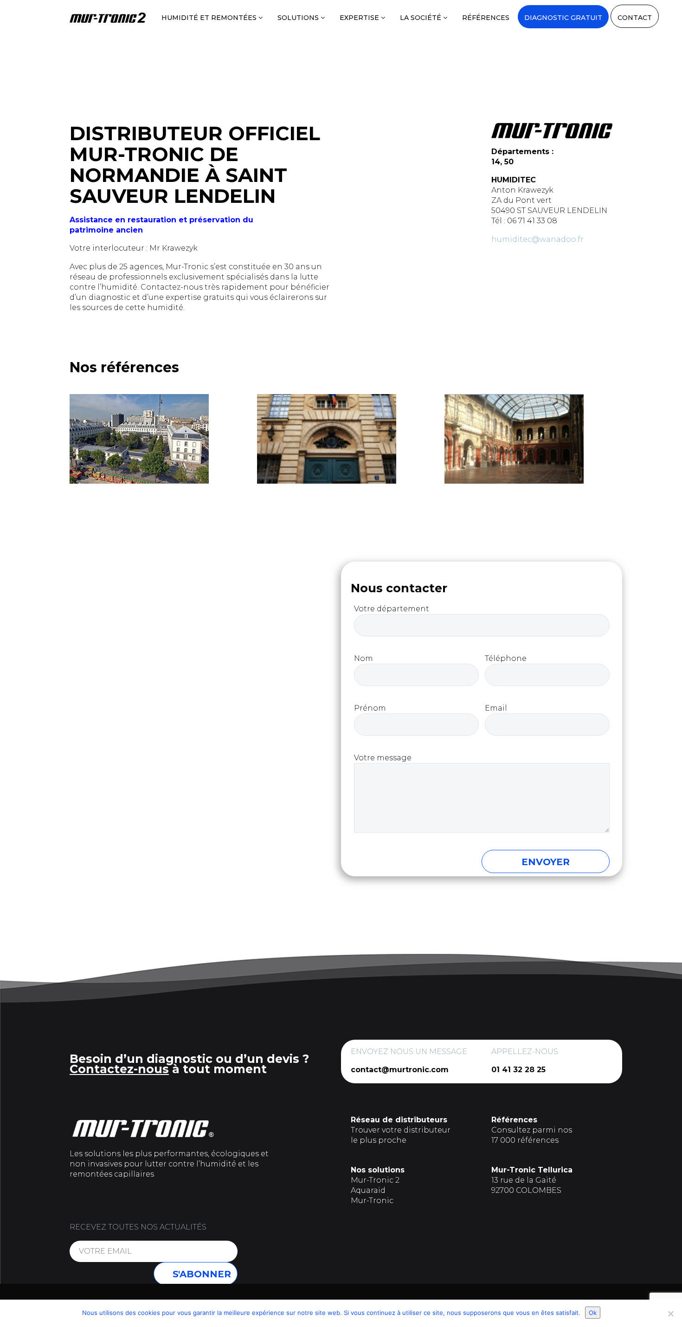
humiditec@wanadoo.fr (537, 239)
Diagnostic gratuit (563, 17)
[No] (670, 1313)
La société (421, 17)
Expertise (360, 17)
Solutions (299, 17)
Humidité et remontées (209, 17)
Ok (593, 1312)
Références (485, 17)
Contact (635, 17)
